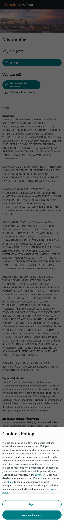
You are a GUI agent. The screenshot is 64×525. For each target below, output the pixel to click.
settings (39, 474)
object (10, 481)
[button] (32, 504)
